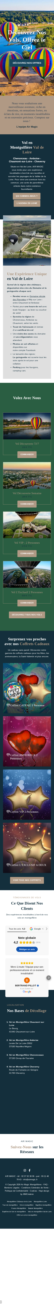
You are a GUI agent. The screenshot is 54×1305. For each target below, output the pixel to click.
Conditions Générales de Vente (34, 1188)
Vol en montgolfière (26, 1205)
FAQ (45, 1185)
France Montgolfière (18, 1208)
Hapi (41, 1191)
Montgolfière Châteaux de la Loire (19, 1201)
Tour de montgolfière (10, 1205)
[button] (5, 977)
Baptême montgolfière (44, 1205)
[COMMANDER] (27, 688)
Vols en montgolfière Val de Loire (40, 1211)
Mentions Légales (12, 1188)
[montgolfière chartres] (29, 1170)
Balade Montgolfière (35, 1208)
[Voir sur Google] (27, 980)
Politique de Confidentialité (16, 1191)
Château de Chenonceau (24, 253)
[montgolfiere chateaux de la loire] (25, 1170)
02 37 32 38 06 (27, 1176)
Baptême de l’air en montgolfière (14, 1211)
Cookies (33, 1191)
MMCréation (28, 1194)
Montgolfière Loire (40, 1201)
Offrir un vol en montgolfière (27, 1215)
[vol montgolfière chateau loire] (27, 86)
